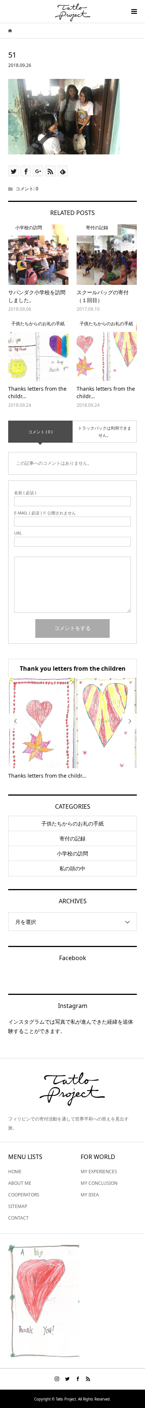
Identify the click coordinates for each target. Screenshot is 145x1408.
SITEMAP (17, 1206)
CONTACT (18, 1218)
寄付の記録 (72, 838)
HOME (15, 1171)
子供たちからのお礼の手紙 (72, 823)
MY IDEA (90, 1195)
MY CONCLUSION (99, 1183)
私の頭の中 (72, 868)
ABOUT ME (19, 1183)
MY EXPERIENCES (99, 1171)
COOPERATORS (23, 1195)
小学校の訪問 (72, 853)
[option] (72, 729)
